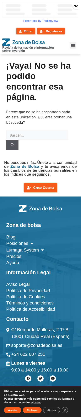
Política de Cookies (25, 296)
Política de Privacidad (28, 290)
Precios (13, 256)
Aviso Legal (18, 284)
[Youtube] (53, 378)
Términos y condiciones (30, 303)
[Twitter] (40, 378)
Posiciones (17, 243)
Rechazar (32, 410)
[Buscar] (12, 145)
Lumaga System (22, 250)
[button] (73, 45)
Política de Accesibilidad (30, 309)
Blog (10, 237)
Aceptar (12, 410)
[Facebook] (28, 378)
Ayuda (12, 262)
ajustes (36, 402)
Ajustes (51, 410)
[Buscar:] (37, 135)
